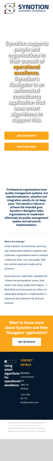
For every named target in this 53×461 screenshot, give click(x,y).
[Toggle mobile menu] (47, 15)
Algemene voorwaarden (20, 425)
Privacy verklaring (35, 425)
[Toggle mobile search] (42, 15)
